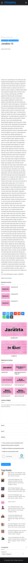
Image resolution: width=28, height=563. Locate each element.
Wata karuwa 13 (5, 396)
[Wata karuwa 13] (7, 391)
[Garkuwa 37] (5, 303)
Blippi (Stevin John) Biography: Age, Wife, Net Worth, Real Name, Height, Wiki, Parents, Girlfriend (17, 474)
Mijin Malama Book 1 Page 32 (20, 373)
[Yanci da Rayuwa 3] (7, 380)
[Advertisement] (14, 21)
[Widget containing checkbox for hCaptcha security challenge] (13, 456)
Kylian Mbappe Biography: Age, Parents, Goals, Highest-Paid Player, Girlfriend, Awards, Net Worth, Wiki (17, 489)
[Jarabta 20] (7, 367)
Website (3, 437)
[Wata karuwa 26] (21, 391)
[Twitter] (7, 313)
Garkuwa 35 (14, 294)
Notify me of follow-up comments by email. (13, 448)
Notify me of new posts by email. (10, 451)
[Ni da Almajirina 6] (21, 380)
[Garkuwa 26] (5, 289)
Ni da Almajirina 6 (19, 385)
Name (3, 425)
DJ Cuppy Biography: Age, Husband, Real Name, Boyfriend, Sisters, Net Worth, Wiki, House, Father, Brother (17, 525)
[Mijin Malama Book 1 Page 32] (21, 367)
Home (3, 37)
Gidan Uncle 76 (11, 501)
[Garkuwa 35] (5, 296)
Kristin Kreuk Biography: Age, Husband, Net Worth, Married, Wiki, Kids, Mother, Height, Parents (16, 496)
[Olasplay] (10, 2)
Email (3, 431)
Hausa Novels (9, 37)
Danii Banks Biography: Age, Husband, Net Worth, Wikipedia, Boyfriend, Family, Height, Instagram (17, 532)
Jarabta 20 (4, 372)
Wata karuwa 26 (19, 396)
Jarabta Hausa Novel (13, 40)
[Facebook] (4, 313)
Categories (3, 551)
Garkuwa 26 (14, 287)
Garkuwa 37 (14, 301)
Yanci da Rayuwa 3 (6, 385)
